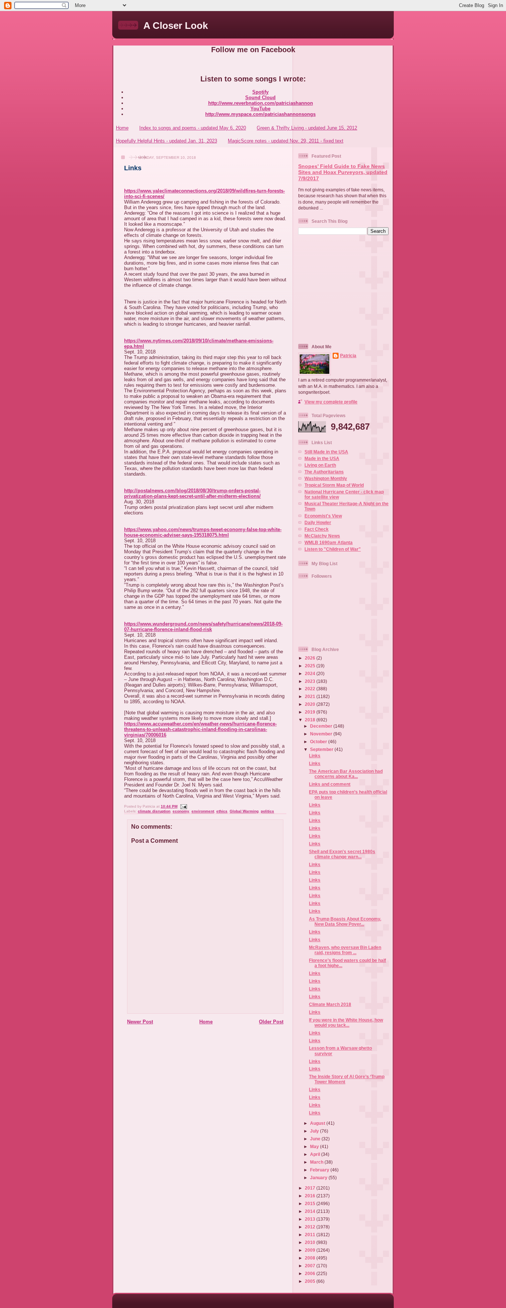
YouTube (260, 108)
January (319, 1177)
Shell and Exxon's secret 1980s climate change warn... (342, 854)
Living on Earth (320, 465)
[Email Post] (183, 806)
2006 (310, 1273)
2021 (310, 696)
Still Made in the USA (326, 451)
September (322, 749)
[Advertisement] (344, 288)
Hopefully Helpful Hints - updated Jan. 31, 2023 (166, 141)
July (315, 1130)
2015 (310, 1203)
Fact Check (316, 529)
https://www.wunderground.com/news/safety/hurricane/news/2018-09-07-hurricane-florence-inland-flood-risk (203, 626)
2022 (310, 688)
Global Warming (244, 811)
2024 (310, 673)
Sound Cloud (260, 97)
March (317, 1162)
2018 (310, 719)
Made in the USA (321, 458)
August (318, 1123)
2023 (310, 681)
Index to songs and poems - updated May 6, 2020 (192, 128)
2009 (310, 1250)
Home (122, 128)
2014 (310, 1211)
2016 (310, 1195)
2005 (310, 1281)
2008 (310, 1257)
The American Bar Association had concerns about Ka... (346, 774)
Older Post (271, 1021)
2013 (310, 1219)
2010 (310, 1242)
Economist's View (323, 515)
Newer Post (140, 1021)
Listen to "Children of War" (332, 549)
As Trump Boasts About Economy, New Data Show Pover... (345, 921)
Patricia (348, 355)
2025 (310, 665)
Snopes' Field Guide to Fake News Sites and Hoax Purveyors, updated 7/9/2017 (342, 172)
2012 (310, 1226)
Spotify (260, 92)
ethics (221, 811)
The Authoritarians (324, 471)
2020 (310, 704)
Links (133, 168)
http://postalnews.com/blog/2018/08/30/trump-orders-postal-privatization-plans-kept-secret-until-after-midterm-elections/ (192, 493)
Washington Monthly (325, 478)
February (320, 1169)
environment (203, 811)
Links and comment (329, 784)
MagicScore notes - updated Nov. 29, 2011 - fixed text (285, 141)
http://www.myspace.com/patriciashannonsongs (260, 114)
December (321, 726)
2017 (310, 1187)
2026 (310, 657)
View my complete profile (330, 401)
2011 (310, 1234)
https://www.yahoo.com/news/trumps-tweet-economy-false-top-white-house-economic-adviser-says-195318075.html (203, 532)
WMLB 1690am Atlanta (328, 542)
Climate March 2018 (330, 1004)
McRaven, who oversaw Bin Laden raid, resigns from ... (345, 950)
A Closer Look (175, 25)
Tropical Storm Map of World (334, 485)
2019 (310, 712)
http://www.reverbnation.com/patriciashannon (260, 103)
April (315, 1154)
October (319, 741)
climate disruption (154, 811)
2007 (310, 1265)
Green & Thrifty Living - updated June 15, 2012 (307, 128)
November (321, 733)
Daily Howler (317, 522)
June (316, 1138)
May (315, 1146)
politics (267, 811)
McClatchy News (322, 535)
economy (181, 811)
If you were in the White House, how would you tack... (346, 1022)
